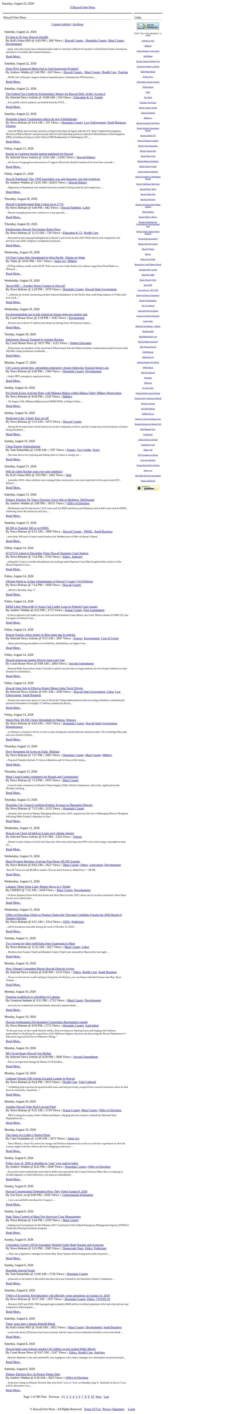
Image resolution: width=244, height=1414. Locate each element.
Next (98, 1396)
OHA (66, 921)
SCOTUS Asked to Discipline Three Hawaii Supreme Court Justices (47, 553)
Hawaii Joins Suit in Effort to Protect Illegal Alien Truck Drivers (44, 688)
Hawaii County (74, 40)
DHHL (88, 531)
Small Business (116, 122)
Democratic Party (73, 1248)
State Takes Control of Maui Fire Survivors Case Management (43, 1216)
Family (99, 97)
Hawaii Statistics (71, 207)
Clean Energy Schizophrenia (23, 446)
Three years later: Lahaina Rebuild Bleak (30, 1323)
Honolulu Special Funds (20, 1270)
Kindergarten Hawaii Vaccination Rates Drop (33, 229)
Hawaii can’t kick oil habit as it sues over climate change (40, 833)
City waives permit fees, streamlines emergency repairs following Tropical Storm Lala (57, 367)
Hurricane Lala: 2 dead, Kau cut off (27, 418)
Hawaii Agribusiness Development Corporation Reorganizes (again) (47, 1022)
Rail (68, 475)
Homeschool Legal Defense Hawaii (148, 264)
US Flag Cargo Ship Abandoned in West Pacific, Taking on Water (45, 257)
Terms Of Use (92, 1409)
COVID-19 (103, 1299)
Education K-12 (83, 97)
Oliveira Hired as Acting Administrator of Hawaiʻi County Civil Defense (49, 581)
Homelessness (14, 726)
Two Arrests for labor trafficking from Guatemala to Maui (40, 943)
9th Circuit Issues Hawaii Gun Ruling (28, 1053)
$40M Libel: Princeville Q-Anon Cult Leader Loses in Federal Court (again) (52, 606)
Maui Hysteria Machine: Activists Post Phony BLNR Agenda (43, 861)
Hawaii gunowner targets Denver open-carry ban (35, 660)
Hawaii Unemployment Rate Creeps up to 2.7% (34, 204)
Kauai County (73, 610)
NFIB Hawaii (148, 367)
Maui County (116, 40)
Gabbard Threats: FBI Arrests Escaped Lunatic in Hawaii (40, 1078)
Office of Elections (78, 503)
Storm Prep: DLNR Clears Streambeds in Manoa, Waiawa (41, 720)
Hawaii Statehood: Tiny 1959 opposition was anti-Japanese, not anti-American (53, 179)
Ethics (66, 556)
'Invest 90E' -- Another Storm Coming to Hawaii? (35, 285)
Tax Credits (84, 449)
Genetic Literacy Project (148, 108)
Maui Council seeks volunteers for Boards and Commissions (42, 776)
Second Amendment (81, 663)
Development (14, 44)
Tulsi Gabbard (87, 1082)
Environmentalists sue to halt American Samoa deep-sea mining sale (46, 314)
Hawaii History (86, 157)
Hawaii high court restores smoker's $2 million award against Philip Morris (51, 1349)
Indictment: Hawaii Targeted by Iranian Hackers (35, 339)
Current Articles (61, 24)
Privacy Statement (113, 1409)
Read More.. (13, 56)
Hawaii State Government (100, 289)
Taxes (96, 449)
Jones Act (60, 261)
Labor (86, 207)
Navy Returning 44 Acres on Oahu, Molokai (32, 751)
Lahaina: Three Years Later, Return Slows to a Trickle (38, 886)
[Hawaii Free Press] (82, 7)
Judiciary (77, 556)
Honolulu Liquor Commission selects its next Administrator (41, 119)
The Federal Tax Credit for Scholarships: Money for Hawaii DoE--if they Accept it (55, 94)
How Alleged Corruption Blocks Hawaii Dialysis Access (40, 968)
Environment (76, 317)
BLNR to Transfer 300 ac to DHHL (27, 528)
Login (131, 1409)
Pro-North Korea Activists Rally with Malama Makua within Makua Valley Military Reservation (63, 393)
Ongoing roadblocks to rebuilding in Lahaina (33, 997)
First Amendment (93, 610)
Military (72, 261)
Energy (71, 449)
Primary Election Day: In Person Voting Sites (33, 1374)
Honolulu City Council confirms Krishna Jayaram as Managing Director (49, 805)
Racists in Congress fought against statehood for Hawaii (39, 153)
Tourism (123, 72)
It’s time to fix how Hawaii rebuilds (27, 37)
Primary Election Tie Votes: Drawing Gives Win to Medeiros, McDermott (50, 499)
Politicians (77, 921)
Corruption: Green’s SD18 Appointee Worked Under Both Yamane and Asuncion (55, 1245)
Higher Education (81, 343)
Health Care (109, 72)
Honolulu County (96, 40)
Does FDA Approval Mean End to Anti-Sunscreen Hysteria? (42, 68)
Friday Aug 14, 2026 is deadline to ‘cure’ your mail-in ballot (42, 1163)
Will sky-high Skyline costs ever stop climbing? (34, 471)
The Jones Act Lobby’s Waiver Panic (28, 1135)
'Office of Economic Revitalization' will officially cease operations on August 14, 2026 (58, 1295)
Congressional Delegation (77, 1195)
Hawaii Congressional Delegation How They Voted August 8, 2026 (46, 1191)
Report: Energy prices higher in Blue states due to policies (40, 635)
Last (106, 1396)
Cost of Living (110, 638)
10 (92, 1396)
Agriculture (96, 865)
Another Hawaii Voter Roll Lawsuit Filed (31, 1106)
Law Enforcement (95, 122)
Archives (77, 24)
